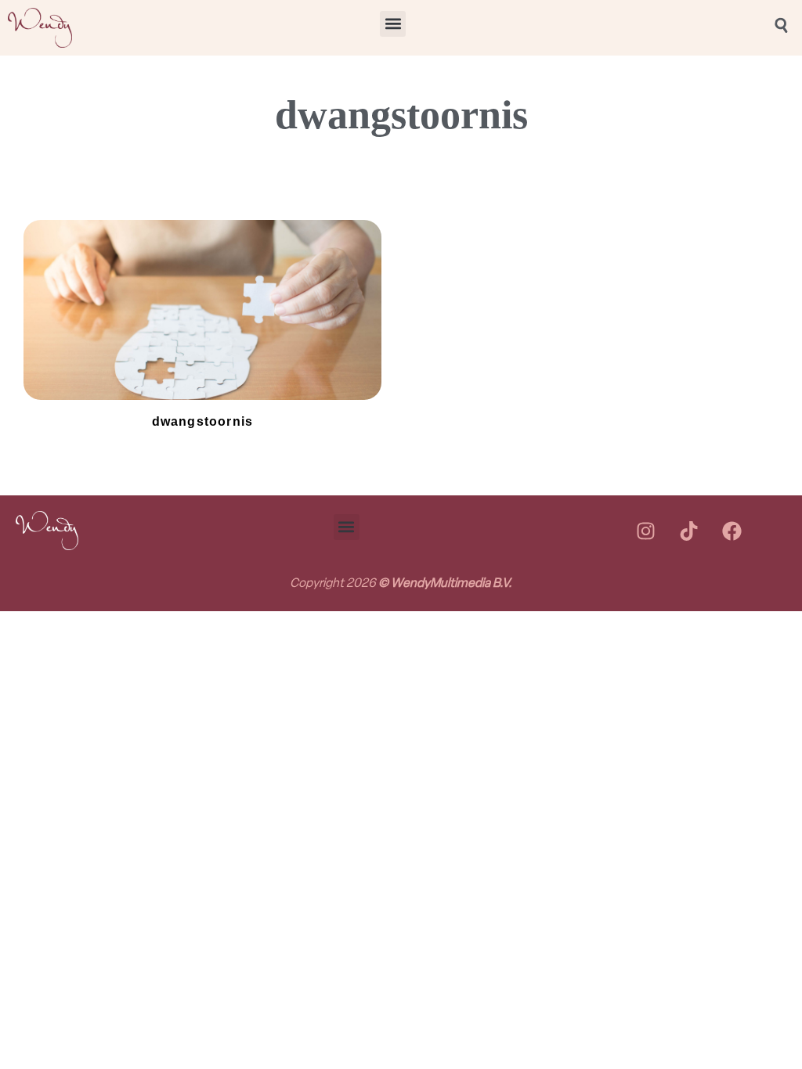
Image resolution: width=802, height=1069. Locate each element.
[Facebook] (731, 530)
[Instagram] (645, 530)
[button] (393, 24)
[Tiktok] (688, 530)
